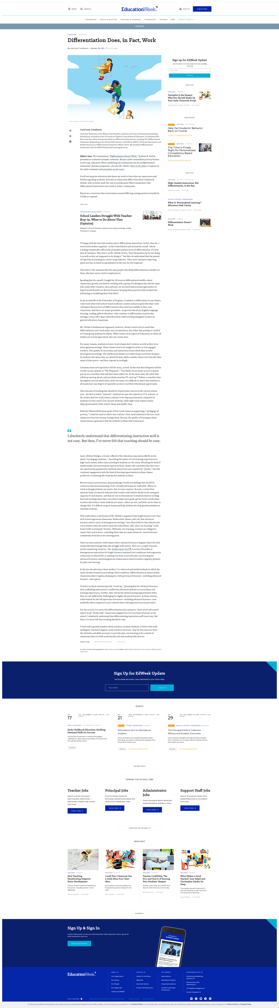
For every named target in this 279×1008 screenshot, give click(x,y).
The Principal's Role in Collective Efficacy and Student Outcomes (184, 732)
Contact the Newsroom (144, 988)
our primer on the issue (113, 169)
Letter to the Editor (185, 179)
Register (72, 747)
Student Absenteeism (134, 725)
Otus (195, 749)
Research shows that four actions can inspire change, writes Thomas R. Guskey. (105, 229)
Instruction (121, 642)
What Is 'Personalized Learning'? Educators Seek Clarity (184, 204)
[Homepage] (139, 8)
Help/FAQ (139, 980)
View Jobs (76, 811)
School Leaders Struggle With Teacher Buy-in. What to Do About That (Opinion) (106, 219)
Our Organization (117, 976)
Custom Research (192, 992)
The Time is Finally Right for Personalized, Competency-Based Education (182, 151)
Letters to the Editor (143, 976)
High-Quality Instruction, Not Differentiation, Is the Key (183, 184)
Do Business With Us (194, 972)
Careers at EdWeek (118, 991)
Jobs (173, 19)
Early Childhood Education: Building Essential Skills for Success (86, 731)
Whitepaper (190, 124)
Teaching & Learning (130, 19)
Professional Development (91, 212)
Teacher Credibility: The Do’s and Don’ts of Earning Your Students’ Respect (156, 879)
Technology (150, 19)
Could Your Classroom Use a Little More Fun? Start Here (118, 879)
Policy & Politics (108, 19)
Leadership (91, 19)
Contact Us (140, 972)
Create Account (79, 943)
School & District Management (180, 199)
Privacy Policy (149, 999)
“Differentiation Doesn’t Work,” (123, 156)
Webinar (147, 725)
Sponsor (188, 144)
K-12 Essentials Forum (91, 725)
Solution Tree (187, 135)
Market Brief (186, 19)
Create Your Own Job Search (139, 828)
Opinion (163, 19)
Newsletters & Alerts (168, 980)
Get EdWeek (166, 972)
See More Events (139, 766)
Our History (115, 980)
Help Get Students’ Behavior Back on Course (185, 129)
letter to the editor (139, 166)
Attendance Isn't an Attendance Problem (134, 732)
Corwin (145, 749)
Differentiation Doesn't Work (179, 223)
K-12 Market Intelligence (194, 988)
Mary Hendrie (109, 894)
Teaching (72, 34)
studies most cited (120, 549)
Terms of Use (133, 999)
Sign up (162, 688)
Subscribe (202, 9)
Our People (115, 984)
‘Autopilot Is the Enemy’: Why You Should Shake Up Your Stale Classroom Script (182, 98)
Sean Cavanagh (173, 210)
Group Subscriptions (168, 984)
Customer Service (142, 984)
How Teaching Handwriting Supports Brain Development (79, 879)
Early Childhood (74, 725)
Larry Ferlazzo (173, 105)
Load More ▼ (139, 913)
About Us (114, 972)
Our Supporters (116, 988)
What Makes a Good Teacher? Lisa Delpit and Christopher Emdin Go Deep (192, 880)
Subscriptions (166, 976)
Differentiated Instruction (103, 642)
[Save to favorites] (70, 136)
